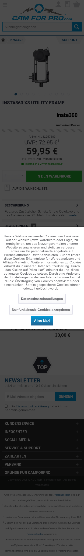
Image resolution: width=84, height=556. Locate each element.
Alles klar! (42, 320)
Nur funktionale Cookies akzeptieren (41, 309)
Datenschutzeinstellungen (42, 299)
